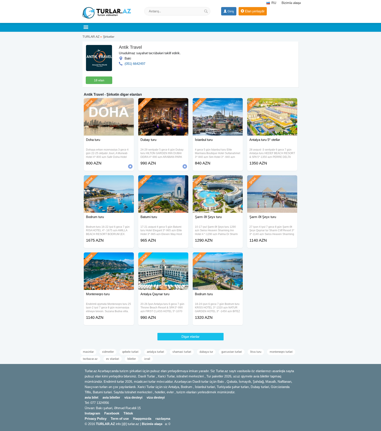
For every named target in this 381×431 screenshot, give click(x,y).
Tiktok (128, 413)
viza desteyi (133, 397)
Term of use (120, 418)
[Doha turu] (109, 103)
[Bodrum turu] (109, 180)
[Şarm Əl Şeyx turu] (218, 180)
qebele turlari (130, 351)
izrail (147, 358)
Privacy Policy (95, 418)
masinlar (88, 351)
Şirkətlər (108, 36)
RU (273, 3)
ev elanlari (112, 358)
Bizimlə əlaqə (291, 3)
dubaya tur (206, 351)
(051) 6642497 (135, 63)
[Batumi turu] (163, 180)
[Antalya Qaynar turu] (163, 257)
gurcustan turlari (231, 351)
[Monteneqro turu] (109, 257)
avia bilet (91, 397)
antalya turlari (155, 351)
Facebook (111, 413)
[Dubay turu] (163, 103)
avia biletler (111, 397)
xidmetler (108, 351)
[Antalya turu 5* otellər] (272, 103)
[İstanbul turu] (218, 103)
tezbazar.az (90, 358)
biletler (131, 358)
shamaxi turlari (181, 351)
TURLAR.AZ (91, 36)
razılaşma (162, 418)
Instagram (92, 413)
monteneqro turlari (281, 351)
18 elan (99, 80)
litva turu (255, 351)
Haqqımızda (142, 418)
